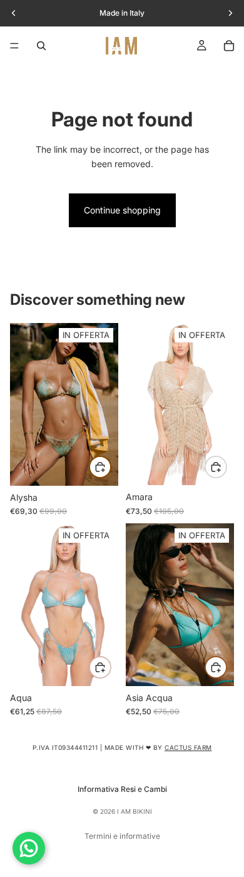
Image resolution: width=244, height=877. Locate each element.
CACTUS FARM (188, 747)
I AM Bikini (134, 811)
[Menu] (14, 45)
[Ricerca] (41, 45)
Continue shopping (122, 210)
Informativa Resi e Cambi (122, 789)
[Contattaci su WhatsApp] (29, 848)
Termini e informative (122, 836)
